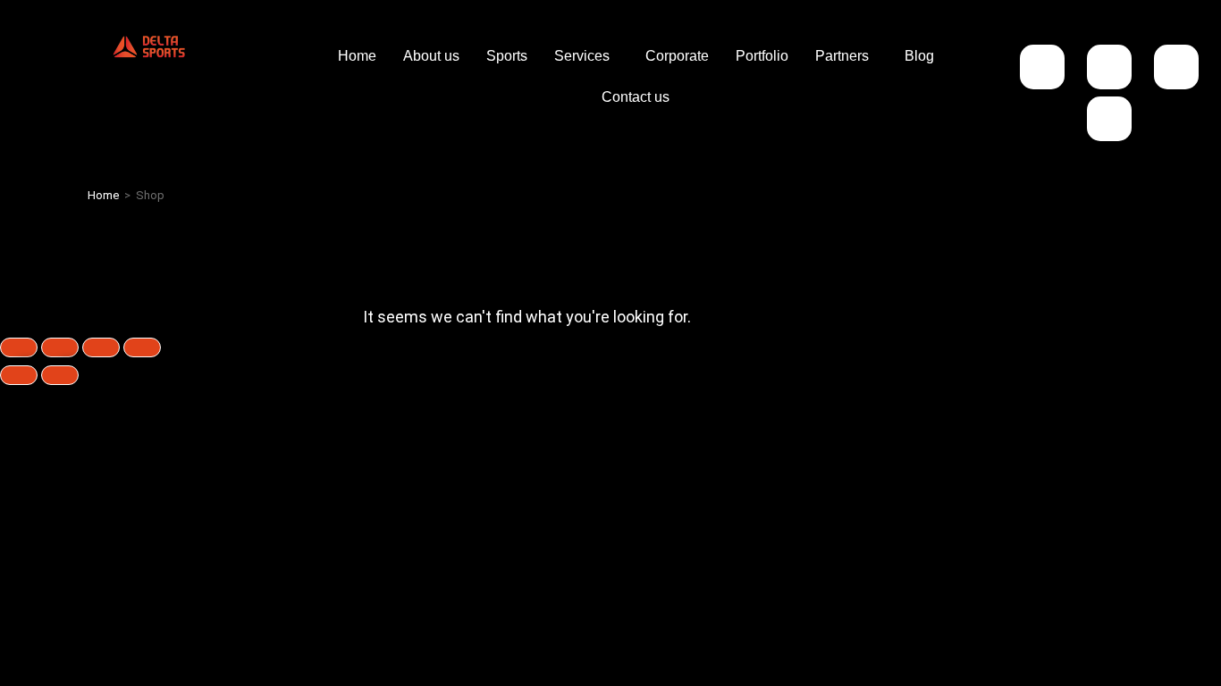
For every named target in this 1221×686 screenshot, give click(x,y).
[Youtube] (1109, 118)
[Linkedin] (1176, 67)
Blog (919, 55)
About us (431, 55)
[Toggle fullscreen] (60, 347)
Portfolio (762, 55)
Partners (842, 55)
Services (582, 55)
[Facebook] (1109, 67)
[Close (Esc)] (142, 347)
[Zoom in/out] (19, 347)
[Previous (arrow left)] (19, 375)
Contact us (635, 97)
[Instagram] (1042, 67)
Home (357, 55)
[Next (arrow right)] (60, 375)
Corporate (677, 55)
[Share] (101, 347)
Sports (506, 55)
